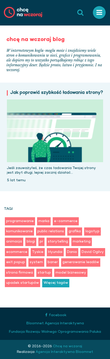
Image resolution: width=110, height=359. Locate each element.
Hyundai (55, 252)
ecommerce (16, 252)
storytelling (58, 241)
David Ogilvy (93, 252)
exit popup (15, 262)
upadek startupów (22, 283)
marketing (82, 241)
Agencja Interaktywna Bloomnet (64, 352)
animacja (14, 241)
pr (41, 241)
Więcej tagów (55, 283)
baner (53, 262)
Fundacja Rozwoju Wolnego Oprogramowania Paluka (55, 332)
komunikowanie (19, 231)
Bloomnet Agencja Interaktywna (55, 323)
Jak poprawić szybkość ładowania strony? (56, 93)
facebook (58, 315)
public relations (50, 231)
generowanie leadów (80, 262)
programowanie (20, 221)
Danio (72, 252)
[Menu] (99, 12)
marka (43, 221)
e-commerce (66, 221)
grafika (75, 231)
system (36, 262)
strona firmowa (19, 273)
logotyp (92, 231)
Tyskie (37, 252)
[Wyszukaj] (80, 13)
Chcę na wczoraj (67, 346)
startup (44, 273)
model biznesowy (71, 273)
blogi (31, 241)
